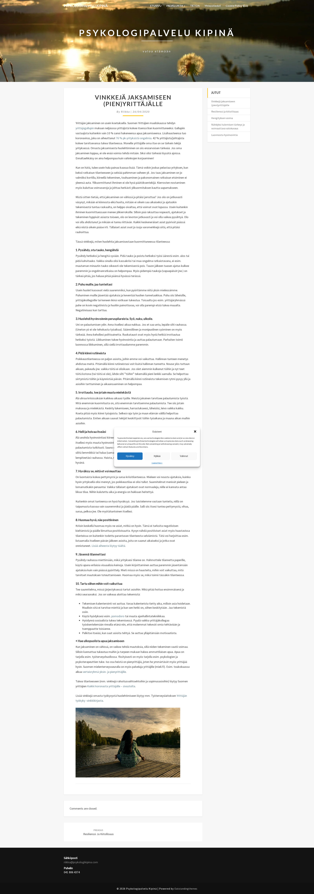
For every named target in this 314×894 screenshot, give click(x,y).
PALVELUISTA (174, 5)
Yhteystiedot (213, 5)
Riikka (125, 111)
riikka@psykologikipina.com (81, 862)
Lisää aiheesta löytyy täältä (108, 546)
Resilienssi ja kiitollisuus (98, 832)
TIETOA (195, 5)
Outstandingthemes (185, 888)
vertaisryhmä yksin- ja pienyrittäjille (104, 672)
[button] (195, 431)
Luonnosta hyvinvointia (224, 135)
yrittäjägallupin (85, 128)
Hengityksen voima (222, 118)
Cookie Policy (157, 463)
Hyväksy (130, 456)
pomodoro (117, 616)
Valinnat (184, 456)
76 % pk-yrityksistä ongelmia (133, 138)
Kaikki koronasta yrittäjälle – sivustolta (111, 686)
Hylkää (157, 456)
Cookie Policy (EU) (237, 5)
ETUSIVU (155, 5)
